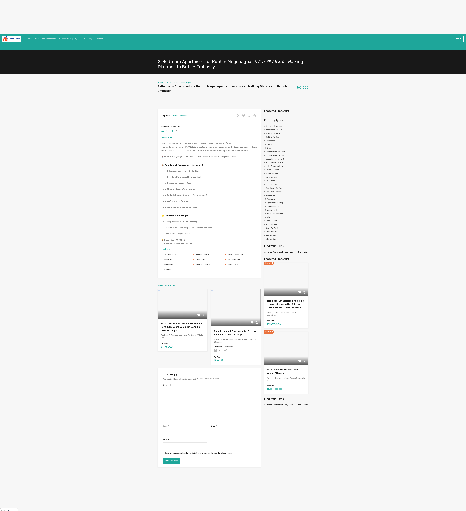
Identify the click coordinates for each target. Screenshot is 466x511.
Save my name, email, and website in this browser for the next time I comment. (198, 453)
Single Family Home (275, 213)
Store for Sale (271, 232)
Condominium (273, 206)
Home (29, 39)
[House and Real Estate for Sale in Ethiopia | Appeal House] (11, 39)
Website (166, 439)
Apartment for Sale (274, 130)
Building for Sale (272, 137)
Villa (268, 217)
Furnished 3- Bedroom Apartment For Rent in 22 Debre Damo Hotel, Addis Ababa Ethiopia (181, 327)
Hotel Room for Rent (274, 166)
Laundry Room (234, 259)
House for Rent (272, 170)
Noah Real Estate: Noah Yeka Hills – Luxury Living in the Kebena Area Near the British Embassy (285, 304)
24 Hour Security (171, 254)
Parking (167, 269)
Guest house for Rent (275, 159)
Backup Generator (235, 254)
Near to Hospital (203, 264)
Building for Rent (273, 133)
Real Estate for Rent (274, 188)
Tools (82, 39)
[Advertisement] (73, 17)
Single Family (272, 210)
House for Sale (272, 173)
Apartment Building (275, 203)
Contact (99, 39)
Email (214, 426)
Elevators (168, 259)
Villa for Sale (271, 239)
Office (269, 144)
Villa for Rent (271, 235)
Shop (269, 148)
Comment (167, 385)
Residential (270, 195)
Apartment (271, 199)
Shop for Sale (271, 224)
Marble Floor (169, 264)
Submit (457, 39)
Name (166, 426)
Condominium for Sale (275, 155)
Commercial (270, 141)
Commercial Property (68, 39)
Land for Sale (271, 177)
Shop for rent (271, 221)
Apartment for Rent (274, 126)
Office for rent (272, 181)
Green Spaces (202, 259)
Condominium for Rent (275, 152)
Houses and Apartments (45, 39)
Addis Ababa (172, 82)
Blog (90, 39)
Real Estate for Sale (274, 192)
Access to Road (202, 254)
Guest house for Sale (274, 162)
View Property (183, 313)
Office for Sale (271, 184)
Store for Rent (272, 228)
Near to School (234, 264)
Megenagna (186, 82)
